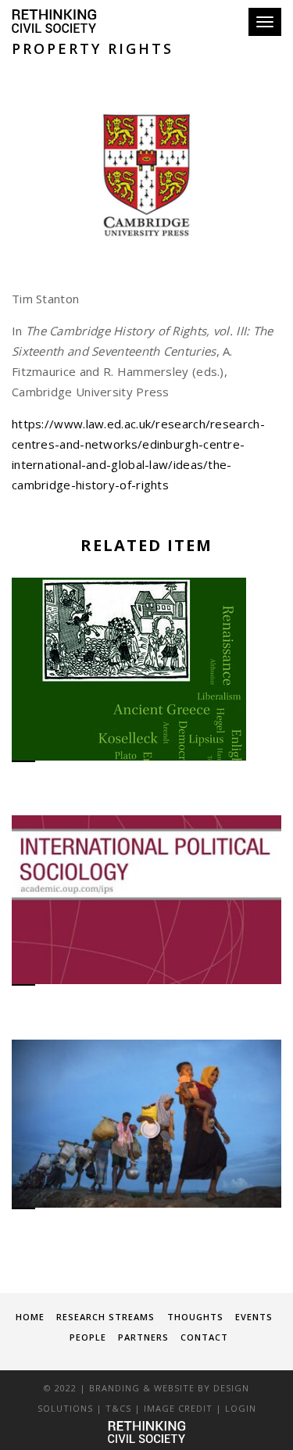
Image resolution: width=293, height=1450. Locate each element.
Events (254, 1317)
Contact (204, 1337)
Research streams (105, 1317)
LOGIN (240, 1408)
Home (30, 1317)
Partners (143, 1337)
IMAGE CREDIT (178, 1408)
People (88, 1337)
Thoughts (195, 1317)
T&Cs (118, 1408)
